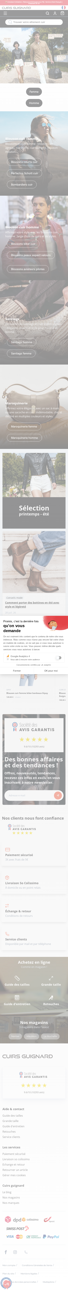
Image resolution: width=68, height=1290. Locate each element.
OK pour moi (51, 670)
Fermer (17, 670)
